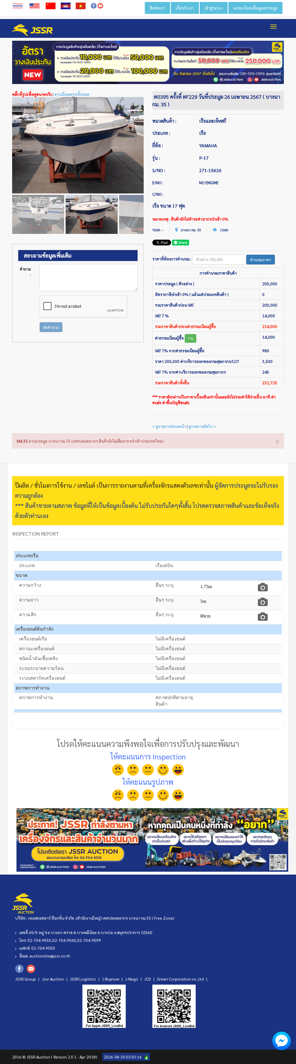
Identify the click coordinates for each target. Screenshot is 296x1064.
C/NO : (158, 194)
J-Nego (132, 978)
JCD (148, 978)
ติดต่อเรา (157, 7)
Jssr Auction (53, 978)
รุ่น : (156, 158)
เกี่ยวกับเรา (185, 7)
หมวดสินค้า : (164, 121)
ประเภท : (161, 133)
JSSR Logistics (83, 978)
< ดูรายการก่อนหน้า (169, 426)
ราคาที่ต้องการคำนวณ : (171, 258)
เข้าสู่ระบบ (214, 7)
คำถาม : (25, 271)
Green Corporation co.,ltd (181, 978)
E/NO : (157, 182)
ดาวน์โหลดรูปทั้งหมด (71, 94)
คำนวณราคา (260, 259)
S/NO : (158, 170)
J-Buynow (111, 978)
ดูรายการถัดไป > (202, 426)
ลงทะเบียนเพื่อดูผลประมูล (255, 7)
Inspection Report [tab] (35, 533)
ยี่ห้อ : (157, 145)
